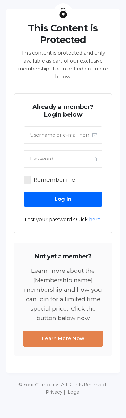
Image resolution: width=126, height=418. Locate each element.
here (95, 219)
